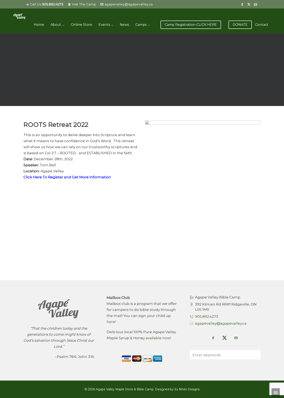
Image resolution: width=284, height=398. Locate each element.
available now (158, 338)
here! (111, 322)
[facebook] (243, 4)
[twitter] (249, 4)
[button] (255, 354)
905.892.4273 (206, 316)
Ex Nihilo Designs (187, 389)
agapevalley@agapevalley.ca (129, 4)
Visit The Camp (84, 4)
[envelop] (256, 4)
